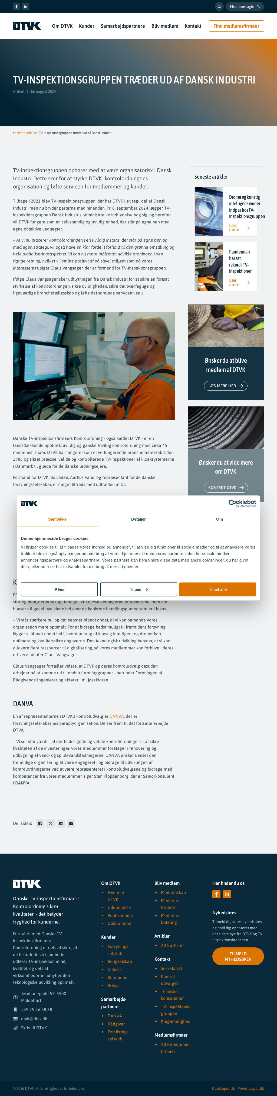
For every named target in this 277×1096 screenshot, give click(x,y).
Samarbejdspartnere (123, 26)
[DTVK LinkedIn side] (25, 6)
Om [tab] (219, 519)
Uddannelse (119, 907)
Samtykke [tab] (57, 519)
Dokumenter (120, 923)
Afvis (59, 589)
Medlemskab (173, 892)
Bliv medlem (164, 26)
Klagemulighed (175, 1021)
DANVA (117, 716)
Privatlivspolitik (251, 1088)
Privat (113, 985)
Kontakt (193, 26)
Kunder (86, 26)
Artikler (31, 133)
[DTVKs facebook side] (16, 6)
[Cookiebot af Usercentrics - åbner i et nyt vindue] (232, 503)
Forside (18, 133)
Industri (115, 969)
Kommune (117, 977)
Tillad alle (218, 589)
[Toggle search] (219, 6)
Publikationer (120, 915)
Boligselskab (120, 961)
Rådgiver (116, 1023)
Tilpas (135, 589)
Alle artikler (172, 945)
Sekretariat (171, 968)
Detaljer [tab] (138, 519)
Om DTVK (62, 26)
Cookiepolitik (223, 1088)
